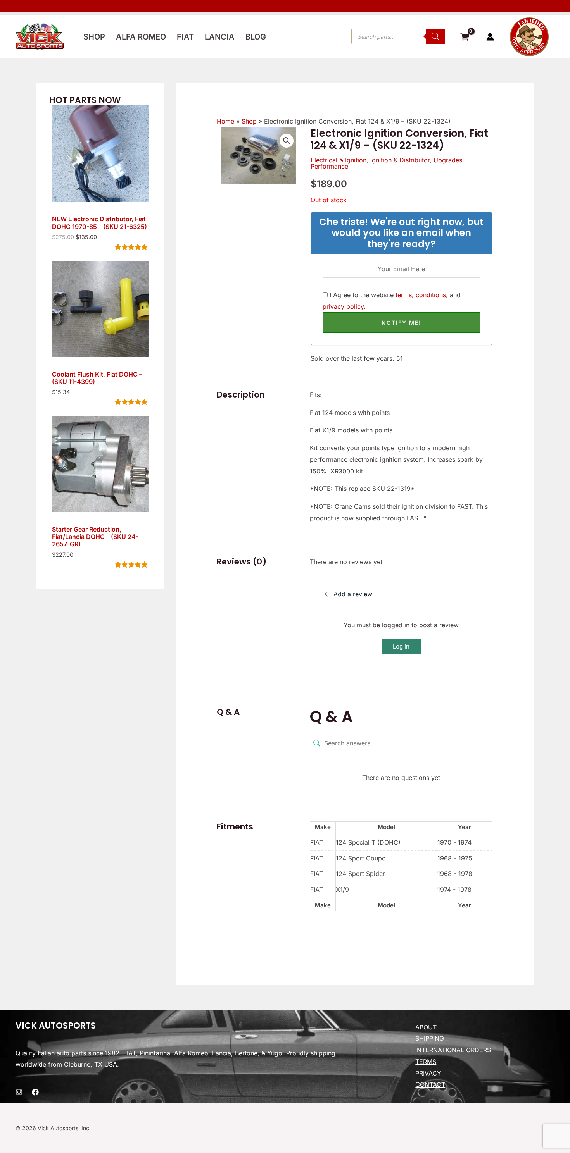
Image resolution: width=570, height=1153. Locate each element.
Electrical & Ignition (338, 160)
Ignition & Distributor (400, 160)
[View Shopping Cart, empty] (464, 38)
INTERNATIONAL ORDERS (453, 1050)
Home (225, 121)
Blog (255, 36)
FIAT (185, 36)
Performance (329, 166)
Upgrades (448, 160)
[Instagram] (19, 1092)
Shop (94, 36)
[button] (287, 141)
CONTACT (430, 1084)
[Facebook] (35, 1092)
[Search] (435, 36)
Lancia (220, 36)
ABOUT (426, 1027)
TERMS (425, 1061)
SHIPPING (429, 1038)
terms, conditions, (422, 295)
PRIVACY (428, 1073)
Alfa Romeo (141, 36)
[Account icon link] (490, 37)
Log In (401, 646)
